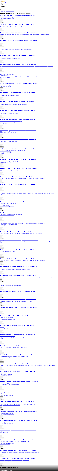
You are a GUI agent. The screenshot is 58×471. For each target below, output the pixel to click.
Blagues (2, 11)
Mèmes (6, 2)
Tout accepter (2, 470)
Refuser (11, 470)
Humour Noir (10, 11)
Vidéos (7, 2)
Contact (9, 2)
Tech (13, 11)
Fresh (2, 2)
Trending (4, 2)
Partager (2, 22)
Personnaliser (7, 470)
